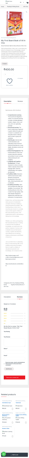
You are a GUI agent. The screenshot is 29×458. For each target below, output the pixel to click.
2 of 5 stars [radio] (5, 333)
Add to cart (15, 454)
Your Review (7, 337)
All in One (25, 6)
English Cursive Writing (20, 412)
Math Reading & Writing (20, 400)
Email (5, 355)
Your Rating (7, 331)
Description (7, 101)
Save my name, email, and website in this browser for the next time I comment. (15, 364)
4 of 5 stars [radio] (8, 333)
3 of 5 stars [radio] (7, 333)
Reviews (20, 101)
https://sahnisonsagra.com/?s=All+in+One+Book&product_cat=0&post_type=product (14, 257)
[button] (26, 12)
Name (6, 348)
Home (2, 6)
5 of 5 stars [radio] (9, 333)
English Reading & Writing (7, 412)
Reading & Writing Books (13, 6)
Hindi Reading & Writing (7, 400)
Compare (21, 78)
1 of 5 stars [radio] (4, 333)
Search (21, 2)
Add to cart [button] (12, 409)
